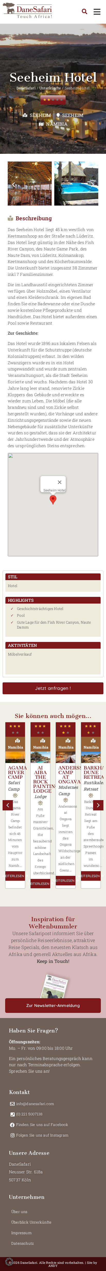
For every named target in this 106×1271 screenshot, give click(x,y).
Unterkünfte (50, 88)
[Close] (59, 482)
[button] (13, 184)
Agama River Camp (17, 772)
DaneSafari (26, 88)
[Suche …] (84, 12)
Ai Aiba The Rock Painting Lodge (46, 779)
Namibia (56, 124)
